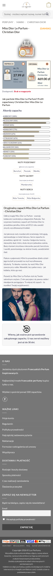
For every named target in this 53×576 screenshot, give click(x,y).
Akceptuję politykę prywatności (20, 519)
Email (4, 508)
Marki (20, 22)
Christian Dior (36, 22)
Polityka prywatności (13, 429)
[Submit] (47, 14)
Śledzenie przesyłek (12, 486)
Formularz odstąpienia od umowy (19, 446)
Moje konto (8, 418)
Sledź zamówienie (41, 546)
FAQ (28, 546)
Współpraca (8, 452)
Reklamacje (8, 440)
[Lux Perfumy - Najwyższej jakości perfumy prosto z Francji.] (26, 5)
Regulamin (7, 423)
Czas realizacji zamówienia (15, 480)
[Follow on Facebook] (5, 399)
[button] (4, 5)
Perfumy (7, 22)
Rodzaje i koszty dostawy (15, 469)
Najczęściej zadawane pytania (17, 435)
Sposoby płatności (11, 475)
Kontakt (7, 546)
